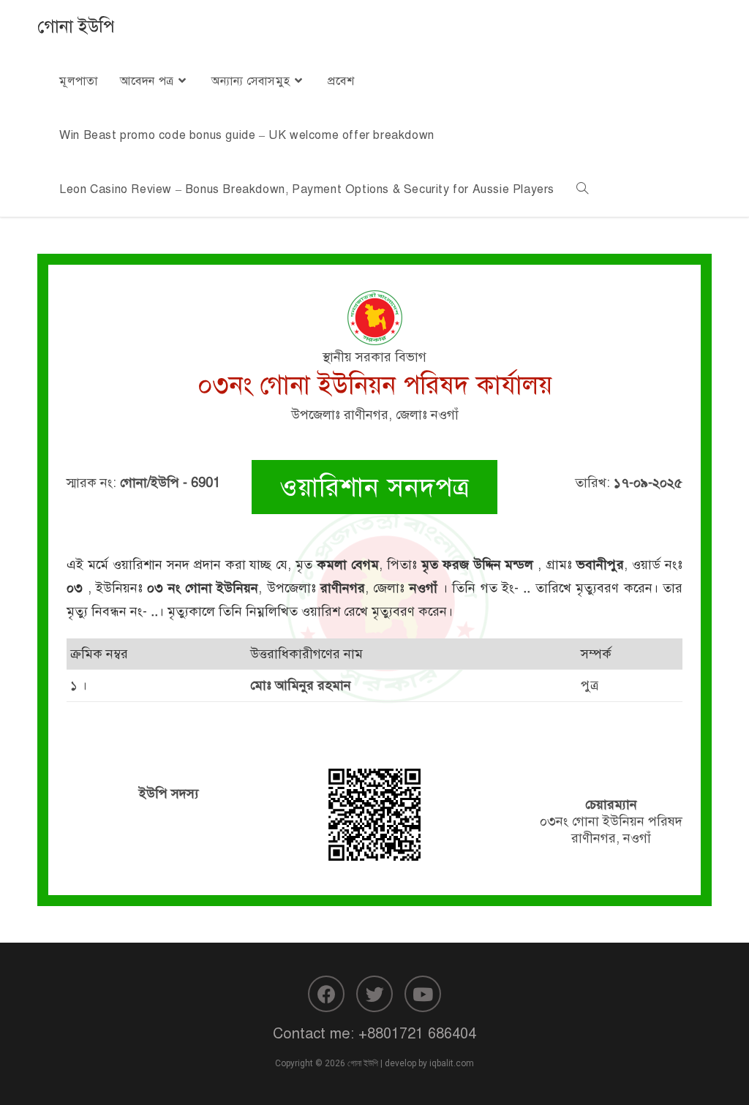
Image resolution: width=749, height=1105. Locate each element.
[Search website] (582, 189)
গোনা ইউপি (76, 26)
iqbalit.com (451, 1063)
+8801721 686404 (417, 1034)
